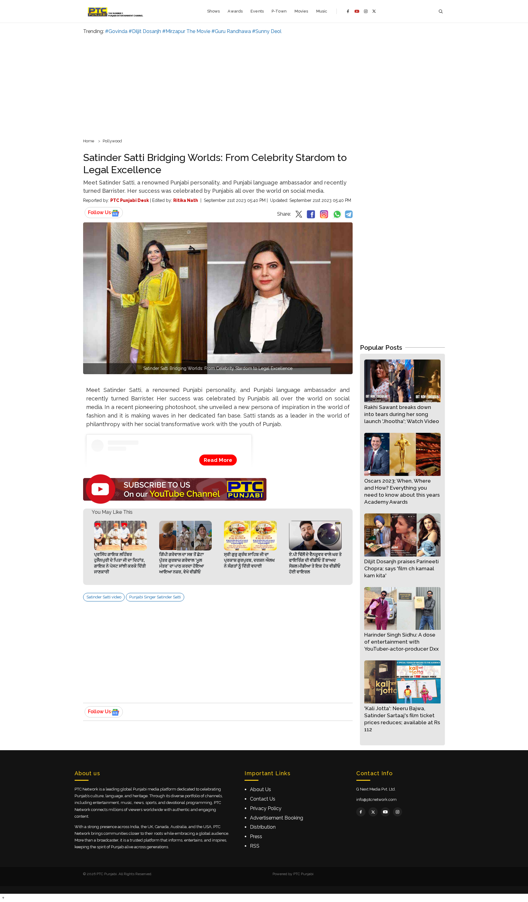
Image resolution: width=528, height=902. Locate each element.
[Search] (440, 11)
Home (88, 141)
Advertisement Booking (276, 818)
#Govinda (116, 31)
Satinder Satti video (103, 597)
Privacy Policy (265, 808)
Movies (301, 11)
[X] (374, 11)
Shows (213, 11)
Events (257, 11)
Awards (235, 11)
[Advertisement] (264, 85)
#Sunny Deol (266, 31)
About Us (260, 789)
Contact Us (262, 799)
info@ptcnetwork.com (376, 799)
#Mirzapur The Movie (186, 31)
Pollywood (112, 141)
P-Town (279, 11)
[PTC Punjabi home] (116, 11)
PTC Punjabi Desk (129, 200)
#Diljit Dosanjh (145, 31)
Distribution (263, 827)
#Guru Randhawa (231, 31)
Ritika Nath (185, 200)
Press (256, 836)
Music (322, 11)
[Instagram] (366, 11)
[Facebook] (348, 11)
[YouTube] (356, 11)
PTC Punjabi (303, 874)
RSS (254, 846)
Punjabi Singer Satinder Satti (155, 597)
